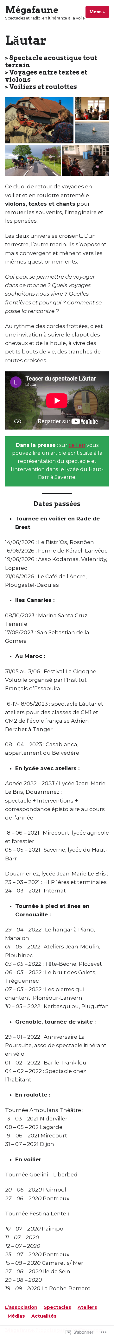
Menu (99, 11)
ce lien (77, 445)
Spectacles (57, 1307)
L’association (21, 1307)
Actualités (44, 1316)
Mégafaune (31, 9)
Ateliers (87, 1307)
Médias (16, 1316)
